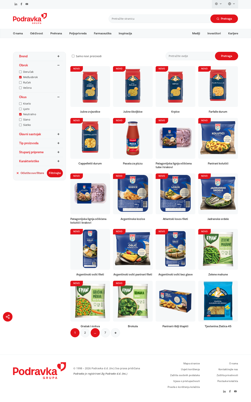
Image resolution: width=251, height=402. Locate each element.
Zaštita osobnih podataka (185, 375)
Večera (27, 87)
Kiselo (27, 103)
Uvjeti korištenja (190, 369)
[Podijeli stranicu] (7, 317)
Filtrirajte (55, 173)
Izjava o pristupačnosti (186, 381)
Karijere (233, 33)
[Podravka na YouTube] (27, 4)
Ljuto (26, 109)
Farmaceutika (102, 33)
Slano (26, 119)
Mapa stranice (191, 363)
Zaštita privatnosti (227, 375)
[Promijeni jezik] (231, 4)
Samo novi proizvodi (89, 56)
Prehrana (56, 33)
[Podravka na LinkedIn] (16, 4)
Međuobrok (30, 77)
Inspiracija (125, 33)
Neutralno (29, 114)
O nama (18, 33)
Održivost (36, 33)
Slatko (27, 125)
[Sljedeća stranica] (115, 332)
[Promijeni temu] (218, 4)
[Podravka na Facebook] (21, 4)
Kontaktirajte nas (228, 369)
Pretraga (226, 18)
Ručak (27, 82)
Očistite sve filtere (32, 173)
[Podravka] (30, 22)
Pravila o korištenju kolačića (184, 387)
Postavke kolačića (227, 381)
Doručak (28, 71)
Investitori (214, 33)
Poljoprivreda (78, 33)
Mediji (196, 33)
